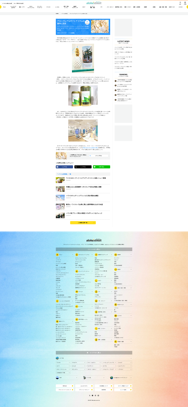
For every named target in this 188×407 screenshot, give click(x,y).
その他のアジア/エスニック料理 (63, 297)
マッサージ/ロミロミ (80, 274)
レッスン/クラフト (60, 332)
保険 (115, 293)
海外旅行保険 (98, 319)
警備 (115, 335)
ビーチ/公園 (58, 335)
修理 (115, 263)
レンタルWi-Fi (98, 320)
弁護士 (119, 269)
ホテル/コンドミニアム (84, 254)
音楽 (76, 335)
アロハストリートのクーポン (90, 147)
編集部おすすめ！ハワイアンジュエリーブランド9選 (124, 95)
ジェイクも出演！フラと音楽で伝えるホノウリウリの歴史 (123, 48)
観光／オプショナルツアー (62, 324)
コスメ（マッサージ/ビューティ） (83, 282)
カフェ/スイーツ (59, 276)
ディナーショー (59, 291)
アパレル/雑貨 (59, 308)
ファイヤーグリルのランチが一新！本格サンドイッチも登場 (123, 57)
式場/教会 (97, 269)
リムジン (97, 272)
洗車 (115, 261)
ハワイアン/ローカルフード (62, 272)
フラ (99, 291)
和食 (57, 265)
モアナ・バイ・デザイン (69, 39)
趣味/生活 (58, 317)
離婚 (115, 280)
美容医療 (77, 284)
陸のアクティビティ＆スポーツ (63, 328)
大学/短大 (77, 328)
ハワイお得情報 (71, 33)
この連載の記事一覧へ (83, 222)
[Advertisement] (123, 133)
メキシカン (58, 285)
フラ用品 (97, 295)
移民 (115, 274)
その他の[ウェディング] (100, 276)
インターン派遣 (78, 343)
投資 (115, 298)
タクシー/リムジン (99, 304)
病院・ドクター (101, 328)
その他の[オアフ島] (61, 372)
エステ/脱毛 (78, 280)
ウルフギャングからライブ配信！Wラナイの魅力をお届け (123, 67)
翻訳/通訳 (116, 319)
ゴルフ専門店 (98, 284)
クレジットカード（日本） (101, 317)
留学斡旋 (77, 339)
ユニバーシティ (121, 366)
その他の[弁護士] (118, 284)
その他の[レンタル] (79, 315)
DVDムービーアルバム (80, 295)
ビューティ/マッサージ (84, 271)
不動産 (115, 346)
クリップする (98, 155)
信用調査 (116, 332)
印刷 (115, 324)
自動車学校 (77, 330)
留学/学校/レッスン (83, 319)
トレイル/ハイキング (61, 337)
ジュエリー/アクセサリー (62, 310)
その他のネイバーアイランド (120, 377)
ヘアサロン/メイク (79, 278)
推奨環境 (104, 389)
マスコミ (116, 320)
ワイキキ (59, 362)
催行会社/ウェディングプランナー (103, 259)
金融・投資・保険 (122, 287)
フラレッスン (98, 296)
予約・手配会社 (78, 265)
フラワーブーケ (98, 263)
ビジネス (120, 315)
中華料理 (58, 278)
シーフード (58, 259)
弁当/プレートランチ (61, 269)
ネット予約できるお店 (18, 3)
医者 (96, 331)
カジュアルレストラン (61, 274)
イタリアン (58, 271)
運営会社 (65, 385)
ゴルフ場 (97, 285)
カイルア (120, 362)
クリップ (87, 23)
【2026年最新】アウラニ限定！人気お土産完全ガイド (124, 99)
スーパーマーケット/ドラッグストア (64, 306)
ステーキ (58, 258)
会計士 (115, 291)
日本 (60, 377)
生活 (115, 311)
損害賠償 (116, 278)
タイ (57, 284)
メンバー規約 (123, 389)
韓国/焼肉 (58, 280)
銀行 (76, 296)
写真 (96, 258)
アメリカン (58, 261)
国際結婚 (97, 261)
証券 (115, 296)
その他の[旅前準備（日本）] (101, 322)
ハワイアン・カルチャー (81, 326)
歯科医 (96, 333)
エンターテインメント (61, 334)
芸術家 (115, 330)
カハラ (58, 366)
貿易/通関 (116, 333)
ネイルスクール (78, 333)
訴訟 (115, 272)
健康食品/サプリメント (80, 287)
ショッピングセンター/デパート (63, 304)
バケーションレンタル (80, 259)
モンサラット (90, 366)
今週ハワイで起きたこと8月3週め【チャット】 (123, 53)
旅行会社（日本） (99, 315)
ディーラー (116, 258)
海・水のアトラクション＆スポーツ (64, 326)
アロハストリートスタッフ (65, 389)
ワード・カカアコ (91, 362)
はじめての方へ (84, 385)
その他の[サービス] (79, 302)
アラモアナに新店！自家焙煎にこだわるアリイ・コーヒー (123, 62)
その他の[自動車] (118, 265)
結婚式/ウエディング (103, 254)
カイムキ (74, 366)
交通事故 (116, 276)
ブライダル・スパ (99, 274)
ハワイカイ (120, 369)
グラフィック (117, 326)
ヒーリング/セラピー (80, 285)
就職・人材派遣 (101, 339)
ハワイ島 (89, 377)
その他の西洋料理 (60, 295)
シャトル (97, 306)
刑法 (115, 282)
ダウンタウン (75, 369)
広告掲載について (104, 385)
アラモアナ (74, 362)
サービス (81, 291)
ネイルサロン (78, 276)
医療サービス (98, 335)
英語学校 (77, 322)
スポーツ (58, 313)
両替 (76, 298)
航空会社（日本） (99, 324)
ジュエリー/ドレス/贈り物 (101, 271)
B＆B (76, 263)
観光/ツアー (62, 321)
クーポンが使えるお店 (7, 3)
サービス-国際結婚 (79, 300)
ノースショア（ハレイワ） (109, 362)
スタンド (116, 259)
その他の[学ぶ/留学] (80, 341)
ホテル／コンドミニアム (81, 258)
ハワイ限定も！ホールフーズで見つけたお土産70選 (124, 85)
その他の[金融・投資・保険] (120, 300)
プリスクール (78, 324)
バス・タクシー (101, 300)
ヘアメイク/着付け (99, 265)
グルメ (60, 254)
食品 (57, 311)
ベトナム (58, 282)
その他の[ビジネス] (118, 337)
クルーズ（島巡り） (80, 267)
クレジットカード (118, 295)
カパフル (105, 366)
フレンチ (58, 287)
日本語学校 (77, 337)
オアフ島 (61, 358)
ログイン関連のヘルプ (123, 385)
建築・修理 (116, 344)
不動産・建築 (121, 341)
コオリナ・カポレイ (91, 369)
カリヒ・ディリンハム (61, 369)
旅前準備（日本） (102, 311)
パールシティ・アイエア (108, 369)
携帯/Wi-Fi (77, 313)
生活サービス (121, 304)
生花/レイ (58, 315)
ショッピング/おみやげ (64, 301)
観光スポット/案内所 (61, 341)
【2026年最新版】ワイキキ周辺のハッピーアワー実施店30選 (124, 80)
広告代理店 (116, 322)
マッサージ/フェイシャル (81, 332)
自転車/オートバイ (79, 311)
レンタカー (77, 309)
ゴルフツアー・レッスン (100, 287)
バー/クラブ (58, 289)
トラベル (116, 308)
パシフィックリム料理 (61, 263)
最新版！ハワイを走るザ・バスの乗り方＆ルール (124, 90)
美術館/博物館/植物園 (61, 339)
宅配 (57, 293)
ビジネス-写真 (117, 328)
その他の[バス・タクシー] (101, 308)
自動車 (119, 254)
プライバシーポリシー (84, 389)
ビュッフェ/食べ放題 (61, 267)
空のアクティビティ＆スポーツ (63, 330)
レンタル (81, 306)
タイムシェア (78, 261)
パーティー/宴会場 (99, 267)
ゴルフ (99, 280)
